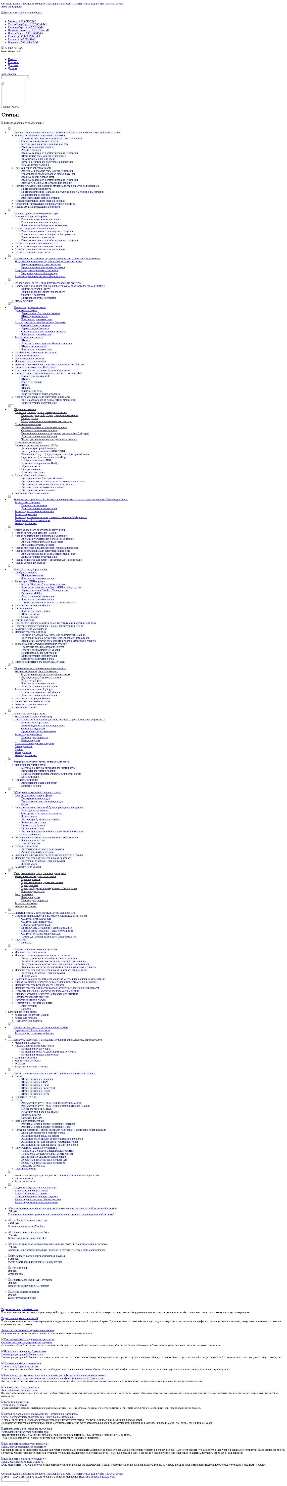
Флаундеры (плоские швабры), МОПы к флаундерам (51, 587)
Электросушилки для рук (35, 798)
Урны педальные (30, 843)
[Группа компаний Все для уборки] (21, 12)
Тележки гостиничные (27, 502)
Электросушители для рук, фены (33, 795)
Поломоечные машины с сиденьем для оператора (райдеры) (55, 433)
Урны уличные (23, 752)
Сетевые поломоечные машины (39, 430)
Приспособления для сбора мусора (34, 743)
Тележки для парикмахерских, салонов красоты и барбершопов (51, 517)
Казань (12, 39)
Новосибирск (15, 33)
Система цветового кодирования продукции (26, 1342)
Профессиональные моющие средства (35, 949)
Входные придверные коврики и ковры (36, 213)
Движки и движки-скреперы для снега (43, 291)
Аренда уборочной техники (30, 475)
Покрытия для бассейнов (35, 194)
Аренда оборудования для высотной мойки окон (42, 396)
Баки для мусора (30, 740)
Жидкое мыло (29, 816)
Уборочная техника (25, 409)
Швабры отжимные (26, 572)
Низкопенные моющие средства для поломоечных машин (47, 990)
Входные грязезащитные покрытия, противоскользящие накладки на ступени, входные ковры (67, 132)
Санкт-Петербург (18, 24)
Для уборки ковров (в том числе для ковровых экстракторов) (55, 637)
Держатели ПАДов (25, 1096)
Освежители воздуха (26, 846)
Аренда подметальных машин (38, 490)
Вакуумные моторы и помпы (31, 1066)
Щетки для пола (30, 614)
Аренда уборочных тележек (30, 562)
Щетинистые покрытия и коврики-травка (38, 246)
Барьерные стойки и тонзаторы (32, 520)
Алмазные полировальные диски (40, 1135)
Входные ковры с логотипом (37, 176)
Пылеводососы (29, 418)
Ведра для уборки (31, 680)
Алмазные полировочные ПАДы (40, 463)
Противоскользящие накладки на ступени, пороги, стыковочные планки (62, 191)
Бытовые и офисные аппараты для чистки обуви (48, 767)
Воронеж (13, 42)
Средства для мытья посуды (30, 999)
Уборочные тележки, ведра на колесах (42, 646)
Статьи (87, 3)
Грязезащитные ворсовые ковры (33, 167)
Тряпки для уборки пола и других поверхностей (48, 602)
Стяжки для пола (24, 620)
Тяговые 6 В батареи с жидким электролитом (47, 1153)
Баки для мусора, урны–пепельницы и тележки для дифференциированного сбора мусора (52, 1378)
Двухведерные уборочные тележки (41, 677)
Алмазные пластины (33, 472)
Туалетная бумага (31, 834)
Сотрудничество (10, 3)
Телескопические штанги (29, 337)
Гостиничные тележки (14, 1405)
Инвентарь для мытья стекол (30, 307)
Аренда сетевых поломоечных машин (42, 487)
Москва (12, 21)
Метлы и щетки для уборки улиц (33, 716)
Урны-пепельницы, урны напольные (35, 876)
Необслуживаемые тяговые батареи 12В (44, 1159)
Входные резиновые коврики (37, 147)
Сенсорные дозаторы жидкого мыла (41, 813)
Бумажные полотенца (33, 822)
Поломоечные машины (28, 424)
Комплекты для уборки (28, 866)
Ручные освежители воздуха (37, 852)
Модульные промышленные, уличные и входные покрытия (48, 261)
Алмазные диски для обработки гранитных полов (49, 1144)
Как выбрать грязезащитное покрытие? (23, 1446)
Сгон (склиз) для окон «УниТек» (26, 1226)
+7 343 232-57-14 (34, 27)
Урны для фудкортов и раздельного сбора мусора (49, 888)
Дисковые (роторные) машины (38, 448)
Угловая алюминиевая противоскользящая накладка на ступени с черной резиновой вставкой (61, 1214)
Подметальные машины (28, 442)
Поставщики (53, 3)
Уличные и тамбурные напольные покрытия (40, 135)
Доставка (13, 65)
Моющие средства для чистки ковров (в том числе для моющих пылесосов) (57, 987)
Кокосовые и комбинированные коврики (44, 225)
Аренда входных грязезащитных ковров (37, 206)
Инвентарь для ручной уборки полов (22, 1354)
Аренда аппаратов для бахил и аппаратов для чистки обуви (48, 559)
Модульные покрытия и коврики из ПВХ (44, 144)
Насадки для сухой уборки (36, 1048)
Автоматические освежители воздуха (42, 849)
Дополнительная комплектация (39, 436)
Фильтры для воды (32, 391)
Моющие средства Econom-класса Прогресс (39, 984)
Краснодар (14, 36)
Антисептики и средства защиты (33, 1002)
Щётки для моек (24, 1178)
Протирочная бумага (33, 825)
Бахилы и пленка (31, 785)
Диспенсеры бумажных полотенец (40, 819)
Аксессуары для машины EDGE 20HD (43, 451)
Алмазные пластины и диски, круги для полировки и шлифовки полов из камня (60, 1129)
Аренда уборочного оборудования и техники (39, 529)
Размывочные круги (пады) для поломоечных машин (51, 1102)
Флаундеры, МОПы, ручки (30, 581)
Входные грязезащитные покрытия (41, 264)
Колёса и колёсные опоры (22, 1011)
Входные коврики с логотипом (32, 252)
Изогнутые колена (31, 382)
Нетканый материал (32, 828)
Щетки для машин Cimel (35, 1085)
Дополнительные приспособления (40, 393)
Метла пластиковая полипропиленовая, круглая (35, 1261)
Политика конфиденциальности (97, 1476)
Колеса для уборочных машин (32, 493)
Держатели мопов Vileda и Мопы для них (44, 590)
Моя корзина (8, 74)
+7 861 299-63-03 (30, 36)
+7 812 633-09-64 (37, 24)
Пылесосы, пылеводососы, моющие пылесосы (41, 412)
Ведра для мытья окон (27, 355)
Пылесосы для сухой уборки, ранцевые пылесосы (49, 415)
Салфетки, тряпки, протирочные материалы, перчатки (45, 912)
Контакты (13, 62)
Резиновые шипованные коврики (40, 222)
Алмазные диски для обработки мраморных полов (50, 1141)
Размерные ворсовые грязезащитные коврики (47, 170)
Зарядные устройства (33, 1165)
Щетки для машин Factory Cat (38, 1088)
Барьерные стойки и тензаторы (32, 1030)
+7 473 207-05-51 (28, 42)
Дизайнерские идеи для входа (38, 158)
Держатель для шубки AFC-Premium (28, 1285)
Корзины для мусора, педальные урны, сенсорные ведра (46, 837)
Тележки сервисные (26, 514)
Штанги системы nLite (34, 346)
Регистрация (15, 6)
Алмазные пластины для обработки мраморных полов (52, 1138)
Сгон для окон (16, 1273)
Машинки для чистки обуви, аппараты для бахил (41, 761)
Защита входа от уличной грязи (19, 1390)
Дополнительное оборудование (39, 402)
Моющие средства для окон (30, 361)
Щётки (25, 385)
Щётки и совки (23, 608)
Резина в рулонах (31, 150)
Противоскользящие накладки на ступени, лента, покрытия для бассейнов (57, 185)
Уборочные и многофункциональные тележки (41, 643)
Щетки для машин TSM (34, 1082)
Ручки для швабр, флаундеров (38, 596)
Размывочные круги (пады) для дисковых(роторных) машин (55, 1105)
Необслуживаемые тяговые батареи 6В (43, 1162)
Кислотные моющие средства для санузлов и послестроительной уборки (56, 981)
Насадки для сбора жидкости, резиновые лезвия (48, 1051)
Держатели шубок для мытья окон (40, 313)
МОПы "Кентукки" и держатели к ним (43, 584)
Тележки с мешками (26, 903)
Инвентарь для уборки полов (30, 569)
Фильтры (20, 1063)
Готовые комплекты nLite (35, 376)
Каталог (12, 59)
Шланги (26, 388)
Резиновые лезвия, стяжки (30, 1120)
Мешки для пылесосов (27, 1042)
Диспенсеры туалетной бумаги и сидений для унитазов (52, 831)
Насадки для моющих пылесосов (40, 1054)
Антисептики (29, 1005)
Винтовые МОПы (31, 593)
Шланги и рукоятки (26, 1057)
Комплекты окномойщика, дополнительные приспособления (49, 364)
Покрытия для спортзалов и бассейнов (36, 270)
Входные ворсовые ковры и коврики (35, 228)
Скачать (109, 3)
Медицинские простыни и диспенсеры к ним (47, 930)
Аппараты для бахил (26, 779)
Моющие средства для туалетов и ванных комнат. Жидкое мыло (51, 970)
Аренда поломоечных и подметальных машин (41, 535)
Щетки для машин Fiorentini (37, 1079)
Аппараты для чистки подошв (38, 770)
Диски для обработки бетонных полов (43, 1132)
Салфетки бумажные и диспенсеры (41, 933)
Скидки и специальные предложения (35, 1187)
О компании (28, 3)
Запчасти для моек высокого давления (36, 1202)
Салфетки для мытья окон (29, 358)
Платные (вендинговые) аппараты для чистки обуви (51, 773)
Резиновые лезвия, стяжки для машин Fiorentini (48, 1123)
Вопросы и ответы (71, 3)
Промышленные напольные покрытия (43, 267)
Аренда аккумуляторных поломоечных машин (47, 484)
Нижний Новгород (19, 30)
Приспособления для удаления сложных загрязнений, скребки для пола (55, 623)
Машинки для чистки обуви (30, 764)
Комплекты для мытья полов (37, 578)
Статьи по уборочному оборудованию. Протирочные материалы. (38, 1416)
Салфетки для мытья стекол (36, 921)
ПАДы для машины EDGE (36, 460)
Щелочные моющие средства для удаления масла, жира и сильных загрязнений (60, 979)
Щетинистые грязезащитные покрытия (43, 156)
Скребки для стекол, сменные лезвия (35, 352)
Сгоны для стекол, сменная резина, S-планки (40, 322)
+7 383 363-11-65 (33, 33)
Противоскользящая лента (36, 188)
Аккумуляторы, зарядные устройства (36, 1147)
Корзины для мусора (33, 840)
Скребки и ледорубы (33, 294)
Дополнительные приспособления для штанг (46, 343)
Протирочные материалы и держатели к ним (46, 927)
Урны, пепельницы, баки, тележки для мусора (40, 873)
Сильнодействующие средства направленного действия (46, 993)
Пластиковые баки (25, 1168)
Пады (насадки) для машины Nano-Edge (44, 457)
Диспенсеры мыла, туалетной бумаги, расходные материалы (49, 807)
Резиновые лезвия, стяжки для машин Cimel (46, 1126)
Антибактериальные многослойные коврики (46, 182)
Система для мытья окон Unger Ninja (35, 367)
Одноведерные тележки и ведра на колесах (45, 674)
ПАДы (18, 1099)
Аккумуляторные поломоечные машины (44, 427)
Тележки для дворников (28, 734)
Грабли (19, 749)
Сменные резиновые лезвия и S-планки (43, 331)
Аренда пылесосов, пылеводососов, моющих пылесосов (53, 481)
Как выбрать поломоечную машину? (22, 1461)
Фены (24, 804)
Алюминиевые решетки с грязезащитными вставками (52, 138)
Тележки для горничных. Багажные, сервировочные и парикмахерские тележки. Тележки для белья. (71, 499)
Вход (4, 6)
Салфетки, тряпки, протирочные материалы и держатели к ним (51, 915)
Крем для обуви (30, 776)
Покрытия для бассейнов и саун (39, 273)
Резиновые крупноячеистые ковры (41, 219)
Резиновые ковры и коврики (31, 216)
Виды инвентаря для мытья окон (19, 1309)
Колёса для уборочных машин (32, 1014)
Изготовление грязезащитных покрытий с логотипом (45, 203)
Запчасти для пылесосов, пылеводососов (38, 1199)
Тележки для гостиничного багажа (34, 511)
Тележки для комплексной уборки (40, 649)
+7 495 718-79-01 (26, 21)
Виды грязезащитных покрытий (19, 1318)
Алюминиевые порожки (35, 164)
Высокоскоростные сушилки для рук (42, 801)
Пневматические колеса (28, 1020)
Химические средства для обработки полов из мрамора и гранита (58, 640)
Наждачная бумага (31, 469)
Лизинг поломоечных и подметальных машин (27, 1330)
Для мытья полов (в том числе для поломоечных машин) (53, 634)
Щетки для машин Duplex (35, 1091)
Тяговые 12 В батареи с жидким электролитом (47, 1150)
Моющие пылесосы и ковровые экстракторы (46, 421)
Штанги (25, 340)
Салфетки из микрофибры (36, 918)
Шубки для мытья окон (34, 316)
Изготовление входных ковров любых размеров (48, 173)
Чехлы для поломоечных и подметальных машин (49, 439)
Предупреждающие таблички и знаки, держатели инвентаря (49, 626)
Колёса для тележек (26, 523)
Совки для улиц (30, 617)
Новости (40, 3)
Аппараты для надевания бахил (39, 782)
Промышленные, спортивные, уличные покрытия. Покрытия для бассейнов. (57, 258)
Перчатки (20, 939)
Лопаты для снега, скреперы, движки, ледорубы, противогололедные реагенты (60, 285)
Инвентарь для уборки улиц (30, 713)
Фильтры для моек (25, 1181)
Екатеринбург (16, 27)
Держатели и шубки (26, 310)
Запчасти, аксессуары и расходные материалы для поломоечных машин (54, 1073)
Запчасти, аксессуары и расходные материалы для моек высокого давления (56, 1175)
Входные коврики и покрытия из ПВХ (36, 243)
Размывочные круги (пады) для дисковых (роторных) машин (55, 454)
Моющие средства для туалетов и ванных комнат (43, 858)
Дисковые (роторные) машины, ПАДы (36, 445)
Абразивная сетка (31, 466)
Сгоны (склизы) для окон (35, 325)
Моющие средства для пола (30, 631)
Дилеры (12, 68)
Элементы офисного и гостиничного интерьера (41, 1027)
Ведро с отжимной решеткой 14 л (27, 1238)
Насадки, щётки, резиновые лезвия (34, 1045)
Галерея (118, 3)
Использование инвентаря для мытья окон (25, 1431)
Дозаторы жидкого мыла (35, 810)
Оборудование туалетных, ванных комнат (37, 792)
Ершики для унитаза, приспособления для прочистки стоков (49, 855)
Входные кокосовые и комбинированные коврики (49, 153)
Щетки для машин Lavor (35, 1094)
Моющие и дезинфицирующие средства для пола (43, 955)
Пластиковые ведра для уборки (32, 605)
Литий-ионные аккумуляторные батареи (44, 1156)
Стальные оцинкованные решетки (40, 141)
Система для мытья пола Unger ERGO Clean (40, 661)
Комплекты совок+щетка (35, 611)
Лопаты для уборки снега (35, 288)
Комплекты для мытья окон (36, 319)
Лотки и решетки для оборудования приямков (47, 161)
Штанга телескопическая (22, 1297)
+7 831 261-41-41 (39, 30)
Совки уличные (23, 746)
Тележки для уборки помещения (19, 1366)
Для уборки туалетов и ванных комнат (43, 861)
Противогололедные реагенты (38, 297)
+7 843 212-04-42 (26, 39)
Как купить (97, 3)
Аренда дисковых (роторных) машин (42, 478)
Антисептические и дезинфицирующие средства (49, 958)
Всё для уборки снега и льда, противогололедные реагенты (47, 282)
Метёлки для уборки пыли (36, 924)
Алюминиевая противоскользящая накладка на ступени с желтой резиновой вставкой (56, 1250)
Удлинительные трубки (28, 1060)
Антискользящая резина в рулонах (40, 197)
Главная (5, 106)
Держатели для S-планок (35, 328)
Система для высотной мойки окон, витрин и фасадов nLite (48, 373)
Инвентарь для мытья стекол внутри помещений (42, 370)
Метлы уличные (24, 300)
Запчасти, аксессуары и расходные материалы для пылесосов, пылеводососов (58, 1039)
